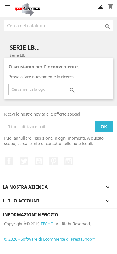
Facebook (9, 161)
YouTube (39, 161)
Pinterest (53, 161)
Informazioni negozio (30, 215)
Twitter (24, 161)
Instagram (68, 161)
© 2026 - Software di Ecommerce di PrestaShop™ (49, 239)
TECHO (47, 223)
